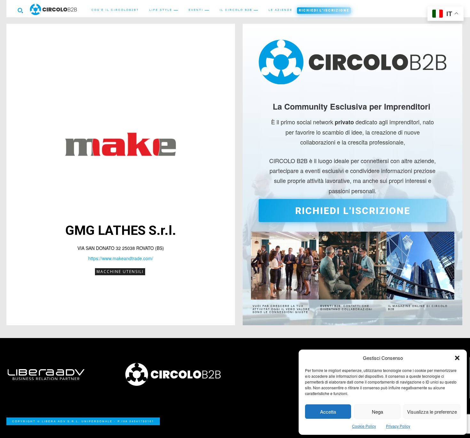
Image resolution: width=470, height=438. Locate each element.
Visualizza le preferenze (432, 411)
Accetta (328, 411)
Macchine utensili (120, 271)
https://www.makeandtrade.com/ (120, 258)
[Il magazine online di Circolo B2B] (420, 266)
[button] (457, 358)
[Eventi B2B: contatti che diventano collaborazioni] (353, 266)
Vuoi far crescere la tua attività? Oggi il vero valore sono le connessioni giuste (281, 309)
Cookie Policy (364, 426)
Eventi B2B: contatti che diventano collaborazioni (346, 307)
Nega (377, 411)
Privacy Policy (398, 426)
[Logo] (176, 374)
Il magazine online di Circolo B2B (418, 307)
